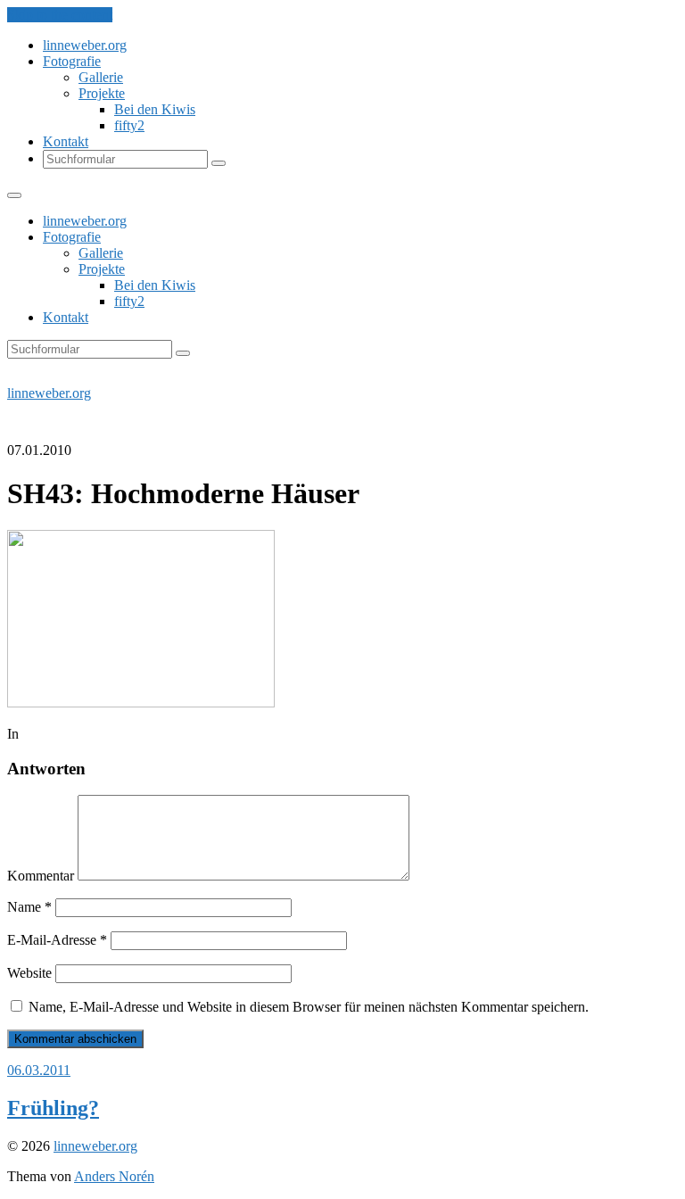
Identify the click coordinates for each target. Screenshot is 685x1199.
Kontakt (65, 141)
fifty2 (129, 125)
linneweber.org (85, 45)
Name (29, 906)
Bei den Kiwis (154, 109)
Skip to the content (59, 14)
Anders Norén (114, 1176)
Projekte (101, 93)
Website (29, 972)
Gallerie (100, 77)
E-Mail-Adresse (57, 939)
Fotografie (72, 61)
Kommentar (40, 875)
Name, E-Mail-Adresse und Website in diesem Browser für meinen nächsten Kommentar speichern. (309, 1006)
